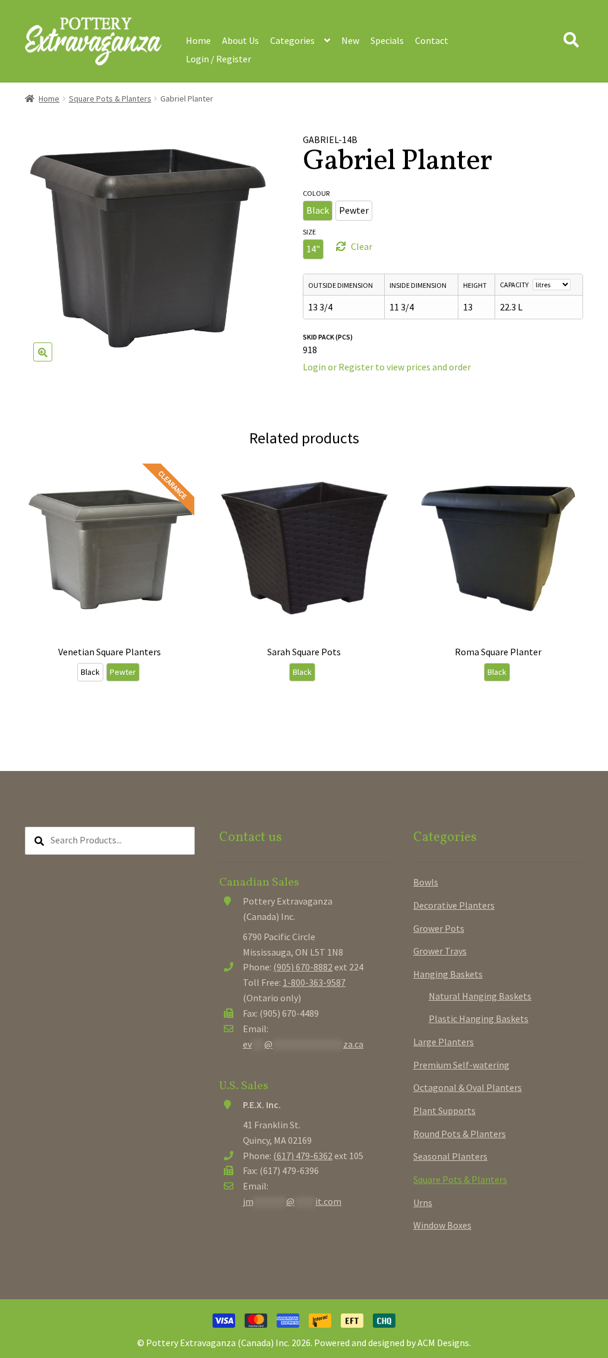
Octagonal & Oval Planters (467, 1087)
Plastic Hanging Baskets (478, 1018)
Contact (431, 40)
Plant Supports (444, 1110)
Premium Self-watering (461, 1065)
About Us (240, 40)
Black (317, 210)
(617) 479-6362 (302, 1156)
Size (309, 231)
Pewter (354, 210)
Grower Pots (438, 928)
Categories (292, 40)
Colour (316, 193)
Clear (361, 246)
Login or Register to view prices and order (387, 367)
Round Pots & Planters (459, 1134)
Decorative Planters (454, 905)
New (350, 40)
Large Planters (443, 1042)
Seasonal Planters (450, 1156)
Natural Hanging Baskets (480, 996)
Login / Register (218, 59)
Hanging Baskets (448, 974)
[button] (42, 351)
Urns (422, 1202)
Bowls (425, 882)
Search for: (570, 40)
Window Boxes (442, 1225)
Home (198, 40)
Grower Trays (440, 951)
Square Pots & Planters (110, 98)
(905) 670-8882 (302, 967)
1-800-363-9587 (314, 982)
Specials (387, 40)
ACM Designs (443, 1343)
